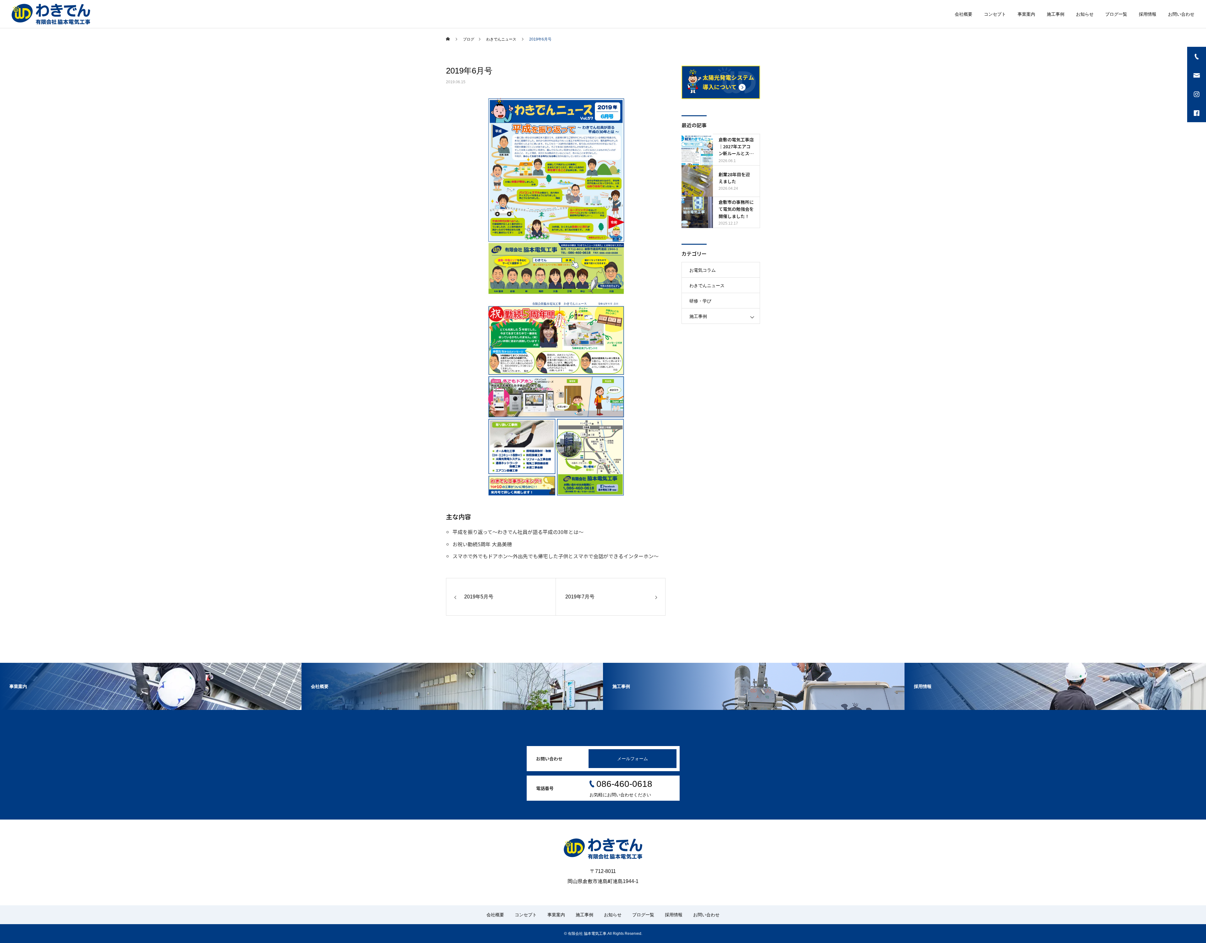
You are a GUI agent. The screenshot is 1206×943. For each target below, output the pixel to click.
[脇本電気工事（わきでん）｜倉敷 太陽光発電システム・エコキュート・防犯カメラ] (51, 14)
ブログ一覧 (1116, 14)
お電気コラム (702, 270)
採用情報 (1147, 14)
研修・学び (700, 300)
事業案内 (1026, 14)
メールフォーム (632, 758)
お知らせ (1085, 14)
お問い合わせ (1181, 14)
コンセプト (995, 14)
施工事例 (1055, 14)
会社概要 (963, 14)
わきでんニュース (707, 285)
